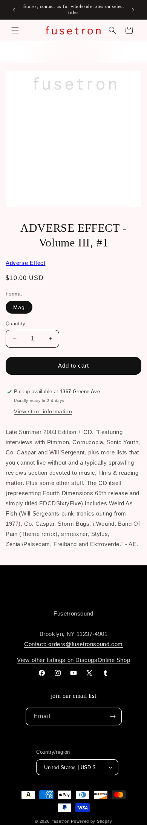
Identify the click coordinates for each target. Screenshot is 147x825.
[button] (15, 30)
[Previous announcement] (14, 10)
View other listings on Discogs (57, 660)
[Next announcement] (133, 10)
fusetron (61, 821)
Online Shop (114, 660)
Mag (19, 307)
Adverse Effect (25, 263)
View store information (43, 411)
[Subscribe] (113, 716)
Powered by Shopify (91, 821)
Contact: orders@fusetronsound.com (73, 644)
